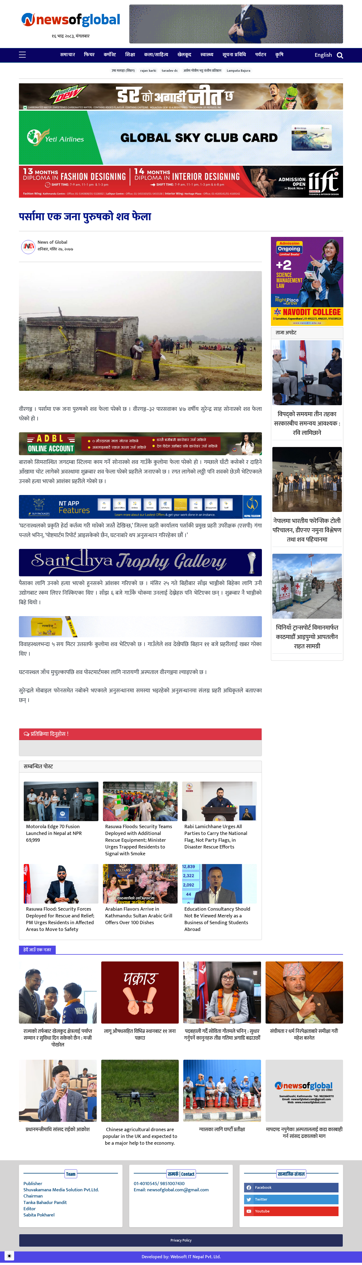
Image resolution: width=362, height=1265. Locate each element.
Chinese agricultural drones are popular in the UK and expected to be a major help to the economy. (140, 1137)
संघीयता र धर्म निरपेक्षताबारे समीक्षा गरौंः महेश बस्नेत (304, 1034)
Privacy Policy (181, 1240)
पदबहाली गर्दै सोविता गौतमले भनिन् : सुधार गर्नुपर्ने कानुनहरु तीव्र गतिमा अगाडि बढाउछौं (222, 1034)
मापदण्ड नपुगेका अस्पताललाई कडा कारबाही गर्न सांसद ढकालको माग (304, 1133)
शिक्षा (130, 55)
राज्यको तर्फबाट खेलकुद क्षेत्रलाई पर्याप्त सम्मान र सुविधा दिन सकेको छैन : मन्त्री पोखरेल (57, 1038)
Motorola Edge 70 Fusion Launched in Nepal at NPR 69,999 (54, 834)
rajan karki (148, 70)
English (323, 55)
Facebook (263, 1187)
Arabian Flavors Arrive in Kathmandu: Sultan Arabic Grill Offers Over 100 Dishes (138, 916)
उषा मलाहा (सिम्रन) (123, 70)
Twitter (261, 1199)
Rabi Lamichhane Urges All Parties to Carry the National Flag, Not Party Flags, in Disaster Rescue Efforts (215, 837)
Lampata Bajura (238, 70)
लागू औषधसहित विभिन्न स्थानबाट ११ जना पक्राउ (140, 1034)
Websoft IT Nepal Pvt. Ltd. (196, 1257)
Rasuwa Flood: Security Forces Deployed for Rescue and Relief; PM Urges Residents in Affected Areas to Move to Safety (60, 919)
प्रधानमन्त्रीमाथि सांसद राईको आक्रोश (58, 1130)
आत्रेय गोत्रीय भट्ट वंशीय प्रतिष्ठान (202, 70)
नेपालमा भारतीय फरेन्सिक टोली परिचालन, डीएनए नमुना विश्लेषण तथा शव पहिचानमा (307, 530)
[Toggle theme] (9, 1255)
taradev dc (170, 70)
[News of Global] (70, 20)
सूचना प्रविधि (234, 55)
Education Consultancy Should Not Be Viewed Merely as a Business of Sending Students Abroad (217, 919)
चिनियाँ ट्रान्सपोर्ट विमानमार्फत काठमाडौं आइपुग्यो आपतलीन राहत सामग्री (307, 637)
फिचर (89, 55)
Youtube (262, 1211)
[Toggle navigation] (340, 55)
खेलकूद (184, 55)
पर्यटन (260, 55)
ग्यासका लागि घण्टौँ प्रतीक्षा (222, 1130)
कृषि (279, 55)
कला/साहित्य (156, 55)
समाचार (67, 55)
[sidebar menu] (22, 55)
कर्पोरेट (110, 55)
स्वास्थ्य (207, 55)
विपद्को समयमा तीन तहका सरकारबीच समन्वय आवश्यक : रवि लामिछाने (307, 423)
